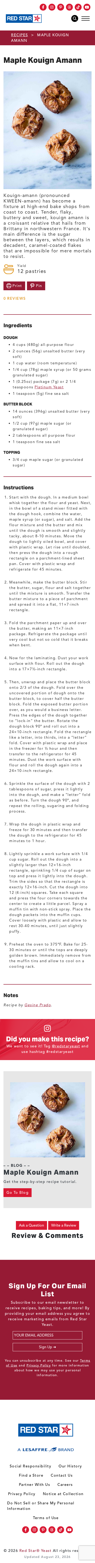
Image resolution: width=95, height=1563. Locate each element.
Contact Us (62, 1475)
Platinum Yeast (49, 387)
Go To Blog (17, 1192)
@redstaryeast (66, 1046)
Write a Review (63, 1225)
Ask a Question (31, 1225)
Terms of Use (46, 1518)
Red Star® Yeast (35, 1550)
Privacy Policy (39, 1365)
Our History (70, 1466)
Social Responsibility (30, 1466)
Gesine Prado (37, 1005)
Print (16, 286)
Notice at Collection (63, 1494)
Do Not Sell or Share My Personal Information (40, 1506)
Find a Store (31, 1475)
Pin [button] (38, 286)
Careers (65, 1484)
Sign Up (45, 1347)
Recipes (19, 35)
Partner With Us (34, 1484)
